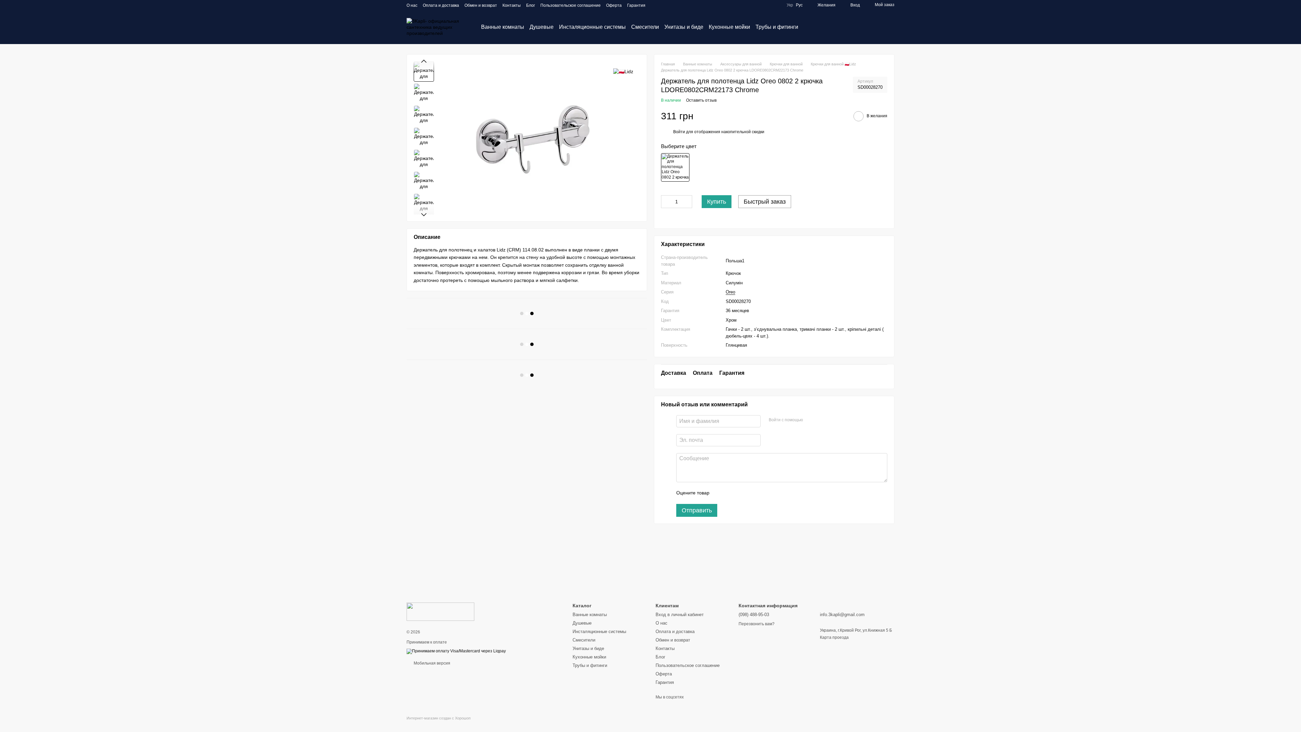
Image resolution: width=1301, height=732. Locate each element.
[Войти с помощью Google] (821, 420)
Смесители (645, 27)
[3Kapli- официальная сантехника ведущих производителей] (440, 611)
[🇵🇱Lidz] (623, 71)
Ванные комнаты (502, 27)
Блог (530, 5)
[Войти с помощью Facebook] (810, 420)
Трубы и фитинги (777, 27)
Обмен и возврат (480, 5)
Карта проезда (834, 637)
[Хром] (675, 167)
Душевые (542, 27)
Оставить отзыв (701, 100)
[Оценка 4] (753, 493)
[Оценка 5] (764, 493)
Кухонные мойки (729, 27)
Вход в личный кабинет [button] (680, 614)
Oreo (730, 291)
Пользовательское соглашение (570, 5)
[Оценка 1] (720, 493)
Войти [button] (679, 131)
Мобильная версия (431, 663)
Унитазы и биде (683, 27)
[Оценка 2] (731, 493)
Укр (790, 5)
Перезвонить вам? (757, 624)
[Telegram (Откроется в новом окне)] (655, 5)
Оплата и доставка (441, 5)
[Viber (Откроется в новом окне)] (663, 5)
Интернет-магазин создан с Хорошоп (439, 718)
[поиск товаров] (810, 27)
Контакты (511, 5)
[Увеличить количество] (687, 202)
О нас (412, 5)
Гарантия (636, 5)
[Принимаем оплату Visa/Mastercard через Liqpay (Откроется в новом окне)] (456, 651)
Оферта (614, 5)
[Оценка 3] (742, 493)
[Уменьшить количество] (666, 202)
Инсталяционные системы (592, 27)
